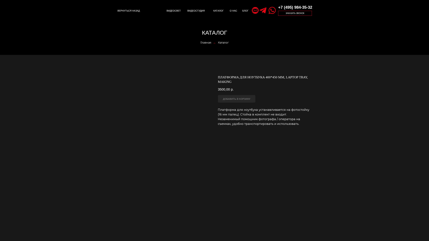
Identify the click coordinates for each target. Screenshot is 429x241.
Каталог (223, 42)
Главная (205, 42)
